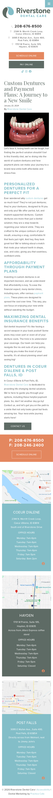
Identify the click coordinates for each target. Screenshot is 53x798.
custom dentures (34, 198)
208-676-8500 (27, 26)
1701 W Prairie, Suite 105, (28, 45)
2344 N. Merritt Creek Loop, (28, 32)
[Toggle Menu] (49, 3)
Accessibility (43, 789)
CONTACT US (18, 426)
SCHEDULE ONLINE (26, 454)
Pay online (26, 64)
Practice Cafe (37, 793)
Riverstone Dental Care (19, 109)
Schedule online (26, 55)
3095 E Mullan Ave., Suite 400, (28, 39)
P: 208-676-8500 (26, 440)
